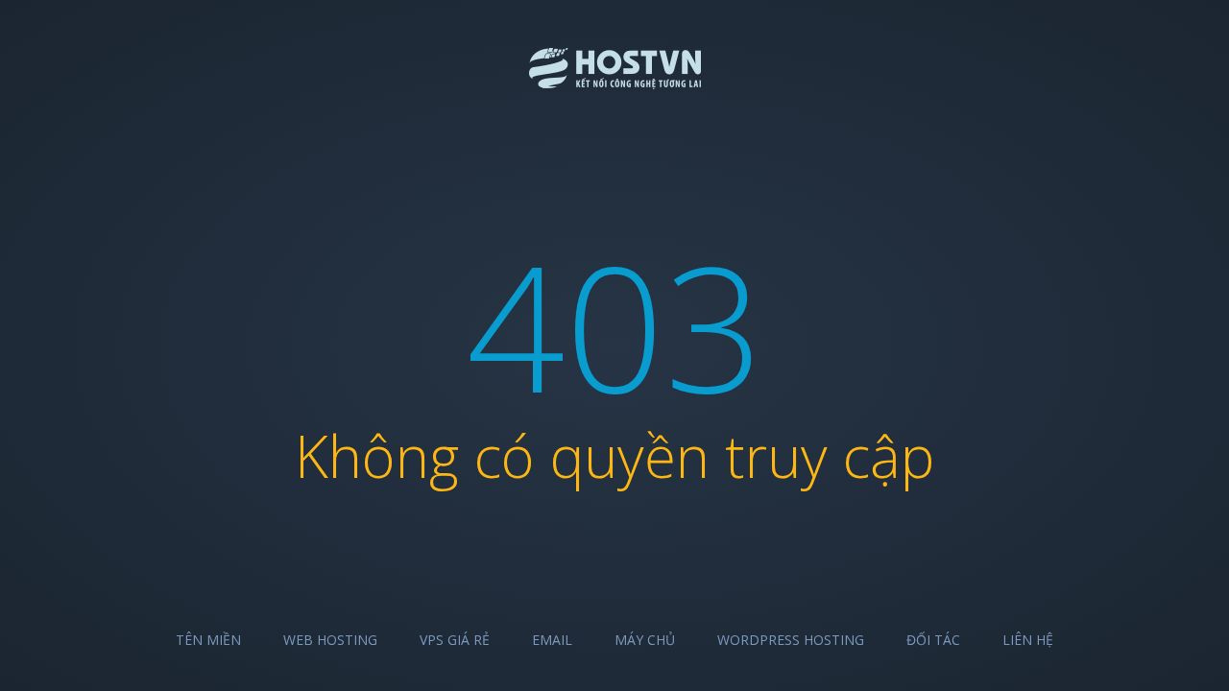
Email (552, 640)
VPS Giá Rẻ (455, 640)
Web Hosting (330, 640)
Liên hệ (1027, 640)
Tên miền (208, 640)
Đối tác (933, 640)
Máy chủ (644, 640)
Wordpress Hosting (790, 640)
